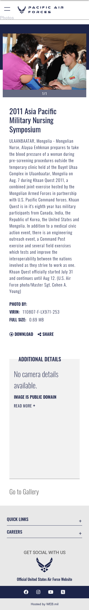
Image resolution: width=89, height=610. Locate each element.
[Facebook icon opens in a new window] (26, 592)
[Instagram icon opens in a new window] (38, 592)
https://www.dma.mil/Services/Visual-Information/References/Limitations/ (41, 470)
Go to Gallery (24, 491)
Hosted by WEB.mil (44, 604)
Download (23, 334)
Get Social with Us (44, 552)
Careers (14, 531)
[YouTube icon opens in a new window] (50, 592)
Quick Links (17, 519)
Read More (23, 406)
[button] (7, 9)
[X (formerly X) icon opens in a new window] (63, 592)
